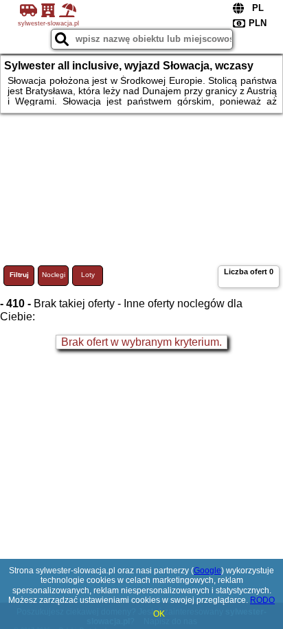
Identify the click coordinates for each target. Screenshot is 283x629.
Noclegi (53, 274)
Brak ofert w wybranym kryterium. (141, 342)
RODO (262, 600)
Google (207, 570)
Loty (88, 274)
